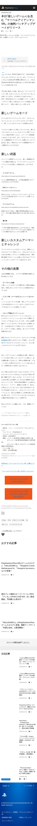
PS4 (27, 520)
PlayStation (11, 8)
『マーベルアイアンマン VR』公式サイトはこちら (17, 471)
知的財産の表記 (7, 817)
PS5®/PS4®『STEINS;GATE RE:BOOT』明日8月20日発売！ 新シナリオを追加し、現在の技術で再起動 (27, 724)
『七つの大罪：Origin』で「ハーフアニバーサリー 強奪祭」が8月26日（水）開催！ (27, 739)
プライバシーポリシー (26, 812)
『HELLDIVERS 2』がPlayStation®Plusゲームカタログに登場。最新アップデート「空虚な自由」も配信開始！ (18, 625)
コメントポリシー (7, 821)
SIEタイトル (5, 524)
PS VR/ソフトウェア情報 (18, 520)
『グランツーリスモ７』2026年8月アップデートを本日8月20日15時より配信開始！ (27, 692)
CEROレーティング (25, 817)
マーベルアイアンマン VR (16, 524)
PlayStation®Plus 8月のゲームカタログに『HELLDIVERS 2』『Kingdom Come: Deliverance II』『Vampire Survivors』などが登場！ (18, 567)
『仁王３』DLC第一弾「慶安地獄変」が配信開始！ (27, 753)
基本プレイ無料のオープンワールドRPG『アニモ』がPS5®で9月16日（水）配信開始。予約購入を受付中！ (17, 596)
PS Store (4, 520)
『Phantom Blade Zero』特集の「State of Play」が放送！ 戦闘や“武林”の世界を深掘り (27, 770)
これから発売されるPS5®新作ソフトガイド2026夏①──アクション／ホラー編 (27, 676)
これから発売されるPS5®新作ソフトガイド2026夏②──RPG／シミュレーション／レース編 (27, 660)
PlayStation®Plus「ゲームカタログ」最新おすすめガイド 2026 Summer (27, 707)
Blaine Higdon (11, 59)
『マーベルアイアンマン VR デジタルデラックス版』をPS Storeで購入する (18, 493)
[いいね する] (11, 575)
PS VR (9, 520)
